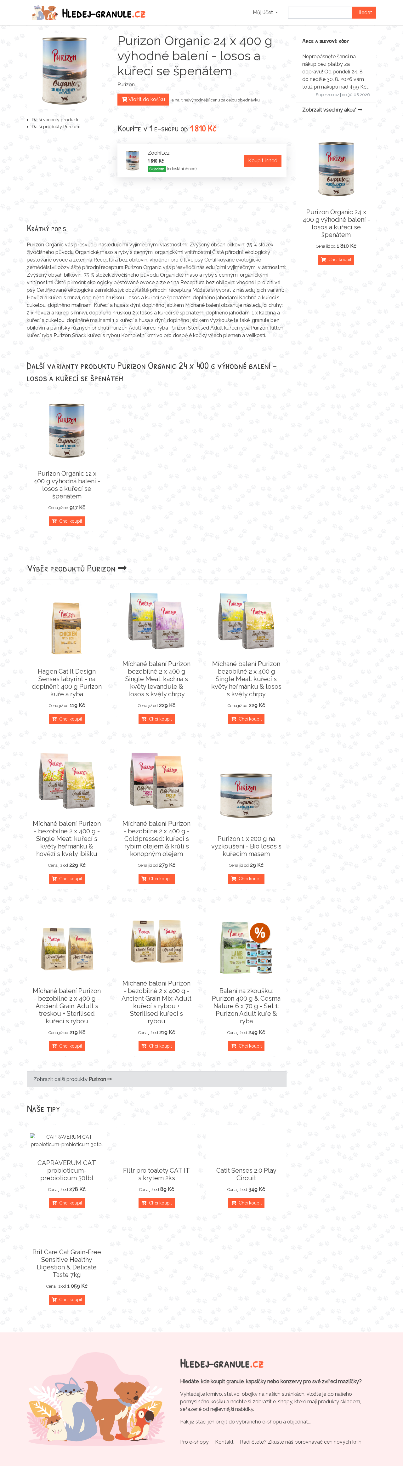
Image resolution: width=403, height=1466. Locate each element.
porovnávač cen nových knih (328, 1442)
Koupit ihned (262, 161)
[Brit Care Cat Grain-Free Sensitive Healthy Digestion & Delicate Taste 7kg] (67, 1237)
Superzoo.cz (327, 94)
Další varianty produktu (56, 119)
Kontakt (225, 1442)
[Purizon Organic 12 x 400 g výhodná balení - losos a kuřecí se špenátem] (67, 430)
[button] (265, 12)
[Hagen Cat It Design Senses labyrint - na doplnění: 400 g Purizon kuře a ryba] (67, 628)
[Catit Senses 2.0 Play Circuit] (246, 1155)
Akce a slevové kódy (325, 40)
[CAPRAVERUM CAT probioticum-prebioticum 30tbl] (67, 1141)
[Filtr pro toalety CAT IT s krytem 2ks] (156, 1155)
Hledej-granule (104, 12)
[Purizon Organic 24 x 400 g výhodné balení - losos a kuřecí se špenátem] (336, 169)
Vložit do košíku (146, 99)
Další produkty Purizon (55, 126)
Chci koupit (69, 521)
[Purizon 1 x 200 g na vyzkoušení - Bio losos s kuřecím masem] (246, 795)
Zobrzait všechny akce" (330, 110)
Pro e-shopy (195, 1442)
